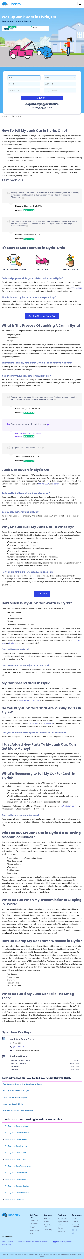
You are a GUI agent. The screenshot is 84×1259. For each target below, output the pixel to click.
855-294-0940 (76, 288)
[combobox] (24, 77)
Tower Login (62, 1231)
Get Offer (42, 98)
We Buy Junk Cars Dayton (16, 1146)
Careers (74, 1218)
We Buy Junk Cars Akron (15, 1159)
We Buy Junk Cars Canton (16, 1172)
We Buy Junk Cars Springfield (17, 1186)
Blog (31, 1233)
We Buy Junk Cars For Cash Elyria (18, 1110)
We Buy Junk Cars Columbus (17, 1132)
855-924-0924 (43, 484)
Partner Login (62, 1218)
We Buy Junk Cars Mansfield (17, 1192)
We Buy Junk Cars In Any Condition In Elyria (22, 1084)
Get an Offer (34, 1221)
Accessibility (48, 1229)
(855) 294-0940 (19, 1047)
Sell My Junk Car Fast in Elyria (16, 1090)
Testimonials (34, 1224)
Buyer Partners (63, 1222)
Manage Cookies (7, 1242)
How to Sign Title (48, 1225)
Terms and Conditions (75, 1225)
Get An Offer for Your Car (42, 316)
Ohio (12, 116)
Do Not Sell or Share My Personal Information (33, 1242)
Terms (39, 108)
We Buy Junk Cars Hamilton (16, 1179)
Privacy (44, 108)
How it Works (34, 1230)
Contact (46, 1222)
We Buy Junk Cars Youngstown (18, 1166)
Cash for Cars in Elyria (13, 1104)
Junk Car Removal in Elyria (15, 1097)
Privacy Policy (6, 1244)
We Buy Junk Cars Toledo (15, 1152)
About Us (75, 1222)
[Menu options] (80, 4)
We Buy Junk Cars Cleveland (17, 1139)
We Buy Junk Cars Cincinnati (17, 1126)
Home (4, 116)
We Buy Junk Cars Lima (14, 1199)
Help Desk (47, 1218)
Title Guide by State (67, 806)
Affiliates (61, 1225)
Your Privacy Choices (64, 1242)
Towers (60, 1228)
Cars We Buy (34, 1227)
